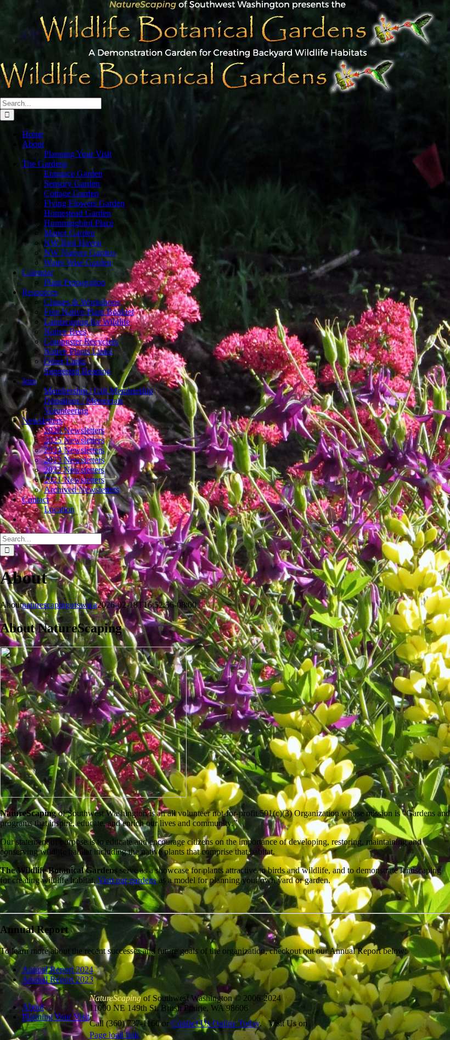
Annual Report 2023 (57, 979)
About (33, 1006)
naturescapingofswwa (59, 604)
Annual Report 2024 (57, 969)
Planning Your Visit (55, 1016)
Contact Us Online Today (215, 1023)
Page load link (114, 1034)
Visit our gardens (127, 880)
